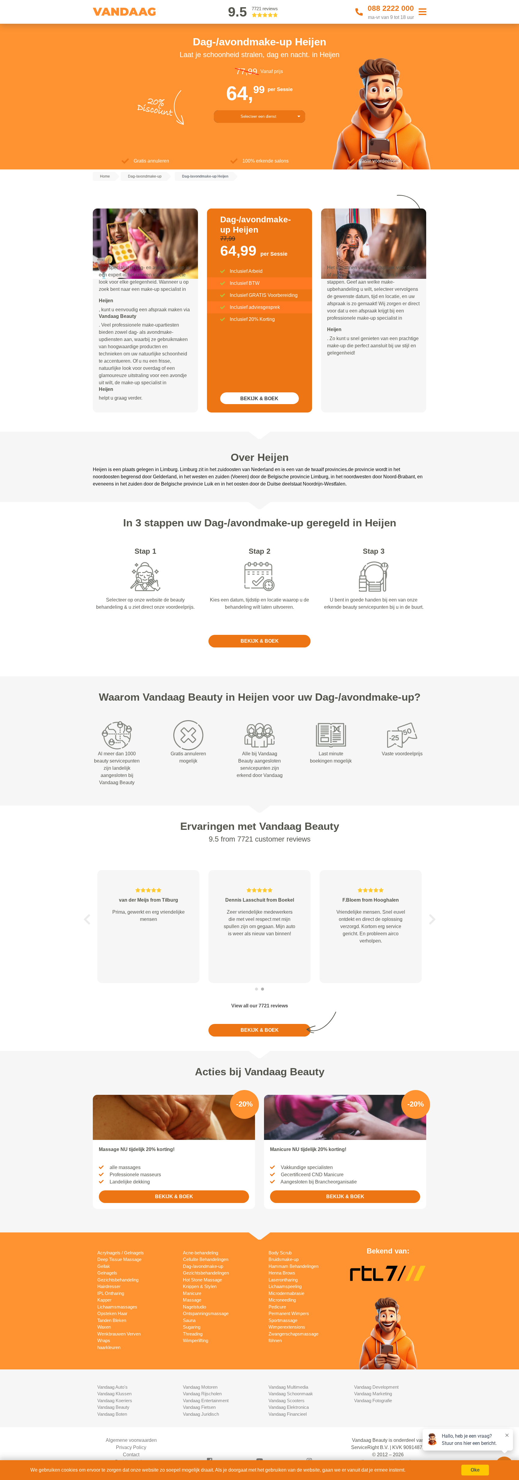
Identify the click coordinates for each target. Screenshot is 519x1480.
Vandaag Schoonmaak (291, 1393)
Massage (192, 1299)
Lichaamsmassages (117, 1306)
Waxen (104, 1326)
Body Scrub (280, 1252)
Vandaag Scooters (287, 1400)
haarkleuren (108, 1347)
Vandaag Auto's (112, 1387)
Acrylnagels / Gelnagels (120, 1252)
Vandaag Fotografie (373, 1400)
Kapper (104, 1299)
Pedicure (277, 1306)
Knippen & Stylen (200, 1286)
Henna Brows (282, 1272)
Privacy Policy (131, 1447)
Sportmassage (283, 1320)
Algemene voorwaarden (131, 1440)
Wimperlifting (195, 1340)
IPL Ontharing (110, 1293)
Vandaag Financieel (288, 1414)
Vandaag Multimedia (288, 1387)
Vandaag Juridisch (201, 1414)
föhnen (275, 1340)
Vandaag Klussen (114, 1393)
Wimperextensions (287, 1326)
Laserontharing (283, 1279)
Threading (192, 1333)
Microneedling (282, 1299)
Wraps (103, 1340)
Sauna (189, 1320)
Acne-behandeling (200, 1252)
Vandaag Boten (112, 1414)
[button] (87, 919)
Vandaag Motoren (200, 1387)
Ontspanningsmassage (206, 1313)
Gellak (103, 1266)
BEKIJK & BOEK (259, 398)
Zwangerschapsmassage (293, 1333)
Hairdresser (108, 1286)
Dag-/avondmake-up (203, 1266)
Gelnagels (107, 1272)
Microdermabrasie (286, 1293)
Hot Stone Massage (202, 1279)
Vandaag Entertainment (206, 1400)
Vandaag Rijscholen (202, 1393)
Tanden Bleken (111, 1320)
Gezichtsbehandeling (117, 1279)
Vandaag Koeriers (114, 1400)
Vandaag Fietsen (199, 1407)
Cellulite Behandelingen (205, 1259)
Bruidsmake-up (284, 1259)
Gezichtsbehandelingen (206, 1272)
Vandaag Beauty (113, 1407)
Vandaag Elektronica (289, 1407)
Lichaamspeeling (285, 1286)
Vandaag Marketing (373, 1393)
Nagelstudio (194, 1306)
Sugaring (191, 1326)
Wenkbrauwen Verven (119, 1333)
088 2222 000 (391, 8)
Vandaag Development (376, 1387)
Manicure (192, 1293)
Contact (131, 1454)
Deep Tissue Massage (119, 1259)
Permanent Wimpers (289, 1313)
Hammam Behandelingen (293, 1266)
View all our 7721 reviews (259, 1005)
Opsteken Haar (112, 1313)
